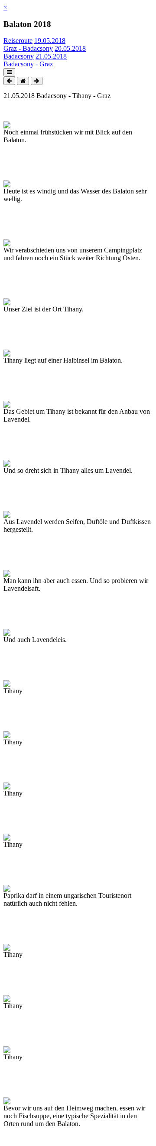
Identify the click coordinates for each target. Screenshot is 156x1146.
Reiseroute (17, 40)
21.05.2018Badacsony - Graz (35, 60)
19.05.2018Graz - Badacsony (34, 44)
